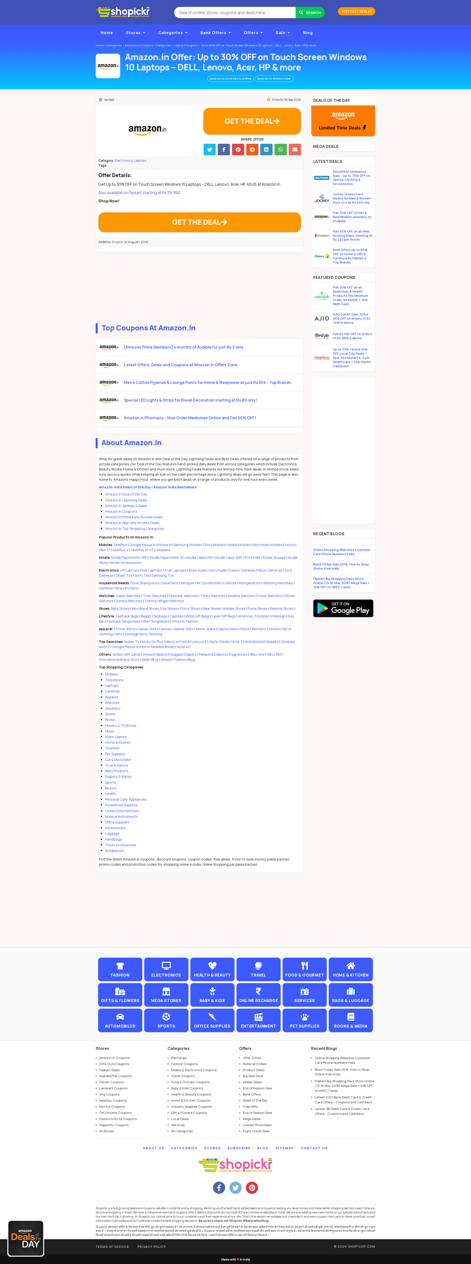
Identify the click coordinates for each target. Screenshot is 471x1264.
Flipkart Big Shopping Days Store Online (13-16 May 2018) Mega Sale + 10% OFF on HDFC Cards (341, 582)
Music (110, 731)
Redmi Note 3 (231, 641)
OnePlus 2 (120, 549)
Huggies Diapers (182, 654)
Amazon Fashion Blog (178, 659)
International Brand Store (119, 659)
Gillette (230, 583)
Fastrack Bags (127, 616)
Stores (133, 32)
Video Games (116, 736)
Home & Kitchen (118, 742)
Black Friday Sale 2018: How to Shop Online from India (341, 566)
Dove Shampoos (144, 583)
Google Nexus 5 (142, 544)
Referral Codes (254, 1064)
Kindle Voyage (274, 557)
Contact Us (314, 1148)
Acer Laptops (175, 570)
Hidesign (278, 616)
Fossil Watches (269, 595)
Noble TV (131, 641)
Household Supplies (121, 805)
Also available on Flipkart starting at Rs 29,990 (139, 192)
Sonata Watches (129, 601)
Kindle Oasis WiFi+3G (232, 557)
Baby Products (117, 771)
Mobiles (111, 674)
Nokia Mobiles (239, 544)
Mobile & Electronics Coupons (194, 1070)
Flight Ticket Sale (256, 1131)
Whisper (187, 583)
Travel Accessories (120, 845)
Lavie (216, 616)
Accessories (115, 827)
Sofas (117, 654)
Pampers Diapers (213, 654)
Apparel (111, 697)
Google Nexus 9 (125, 646)
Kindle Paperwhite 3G (167, 557)
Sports (110, 782)
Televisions (114, 680)
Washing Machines (278, 583)
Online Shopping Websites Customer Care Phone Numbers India (342, 551)
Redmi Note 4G (178, 646)
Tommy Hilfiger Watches (164, 601)
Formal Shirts (124, 628)
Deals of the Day (255, 1100)
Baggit (146, 616)
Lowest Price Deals (257, 1125)
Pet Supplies (115, 754)
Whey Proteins (127, 588)
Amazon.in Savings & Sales (126, 505)
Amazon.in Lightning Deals (126, 500)
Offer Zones (252, 1058)
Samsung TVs (163, 575)
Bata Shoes (120, 608)
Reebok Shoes (282, 608)
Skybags (160, 616)
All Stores (106, 1131)
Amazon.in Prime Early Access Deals (134, 517)
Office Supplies (117, 822)
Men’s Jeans (205, 628)
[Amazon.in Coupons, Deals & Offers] (108, 66)
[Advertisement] (200, 286)
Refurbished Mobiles (261, 641)
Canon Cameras (242, 570)
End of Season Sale (257, 1088)
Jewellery (112, 708)
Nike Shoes (212, 608)
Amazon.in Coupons (121, 511)
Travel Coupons (183, 1076)
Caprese (177, 616)
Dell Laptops (152, 570)
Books (110, 719)
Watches (112, 702)
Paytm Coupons (111, 1082)
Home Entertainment (122, 810)
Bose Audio (198, 570)
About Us (153, 1148)
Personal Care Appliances (126, 799)
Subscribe (239, 1148)
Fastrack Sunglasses (124, 621)
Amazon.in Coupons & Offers (230, 78)
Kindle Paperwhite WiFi (129, 557)
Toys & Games (116, 765)
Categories (170, 32)
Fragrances (238, 654)
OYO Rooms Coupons (115, 1112)
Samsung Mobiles (187, 544)
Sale (281, 32)
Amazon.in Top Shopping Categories (134, 528)
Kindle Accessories (125, 562)
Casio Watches (128, 595)
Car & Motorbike (118, 759)
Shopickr (118, 242)
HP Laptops (129, 570)
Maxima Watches (241, 595)
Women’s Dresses (266, 628)
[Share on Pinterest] (238, 149)
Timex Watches (212, 595)
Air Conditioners (209, 583)
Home (107, 32)
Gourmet (112, 748)
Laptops (140, 160)
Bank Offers (213, 32)
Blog (308, 32)
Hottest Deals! (356, 11)
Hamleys (106, 588)
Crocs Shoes (190, 608)
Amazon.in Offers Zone (274, 78)
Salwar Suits (184, 628)
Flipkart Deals (109, 1070)
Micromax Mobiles (268, 544)
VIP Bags (229, 616)
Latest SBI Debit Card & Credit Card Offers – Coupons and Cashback (342, 1111)
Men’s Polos (239, 628)
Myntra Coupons (112, 1106)
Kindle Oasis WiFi (199, 557)
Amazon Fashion (185, 621)
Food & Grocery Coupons (190, 1082)
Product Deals (253, 1070)
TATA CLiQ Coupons (114, 1064)
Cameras (112, 691)
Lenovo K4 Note (205, 641)
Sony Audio (218, 570)
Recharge (178, 1058)
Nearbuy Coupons (113, 1100)
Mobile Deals (252, 1082)
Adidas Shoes (234, 608)
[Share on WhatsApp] (281, 149)
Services (177, 1125)
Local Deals (180, 1119)
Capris (223, 628)
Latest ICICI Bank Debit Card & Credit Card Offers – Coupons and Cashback (343, 1099)
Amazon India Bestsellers (174, 487)
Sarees (166, 628)
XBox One (257, 654)
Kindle (256, 557)
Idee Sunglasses (156, 621)
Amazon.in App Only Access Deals (132, 522)
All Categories (182, 1131)
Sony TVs (142, 575)
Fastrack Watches (183, 595)
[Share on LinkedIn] (266, 149)
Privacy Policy (152, 1247)
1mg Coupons (109, 1094)
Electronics (123, 160)
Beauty (110, 788)
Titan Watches (155, 595)
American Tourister (253, 616)
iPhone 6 (164, 544)
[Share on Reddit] (252, 149)
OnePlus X (139, 549)
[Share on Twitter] (210, 149)
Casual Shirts (147, 628)
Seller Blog (150, 659)
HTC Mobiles (159, 549)
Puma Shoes (258, 608)
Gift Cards (132, 654)
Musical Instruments (121, 816)
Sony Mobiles (215, 544)
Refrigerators (250, 583)
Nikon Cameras (270, 570)
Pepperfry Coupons (114, 1125)
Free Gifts (250, 1106)
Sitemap (284, 1148)
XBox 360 (274, 654)
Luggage (112, 833)
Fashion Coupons (184, 1064)
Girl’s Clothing (126, 634)
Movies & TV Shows (120, 725)
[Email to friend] (295, 149)
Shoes (110, 714)
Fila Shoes (169, 608)
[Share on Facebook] (224, 149)
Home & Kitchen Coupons (190, 1100)
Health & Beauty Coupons (191, 1094)
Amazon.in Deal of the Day (126, 494)
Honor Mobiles (152, 646)
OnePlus (120, 544)
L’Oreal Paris (169, 583)
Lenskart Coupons (113, 1088)
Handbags (113, 839)
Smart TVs (124, 575)
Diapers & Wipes (118, 776)
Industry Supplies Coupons (191, 1106)
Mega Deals (252, 1119)
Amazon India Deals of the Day (125, 487)
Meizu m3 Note (177, 641)
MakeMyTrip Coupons (115, 1076)
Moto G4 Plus (152, 641)
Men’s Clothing (150, 634)
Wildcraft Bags (197, 616)
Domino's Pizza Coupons (118, 1119)
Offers (251, 32)
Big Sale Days (253, 1076)
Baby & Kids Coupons (187, 1088)
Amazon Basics (155, 654)
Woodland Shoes (145, 608)
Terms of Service (112, 1247)
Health (110, 793)
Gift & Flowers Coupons (189, 1112)
